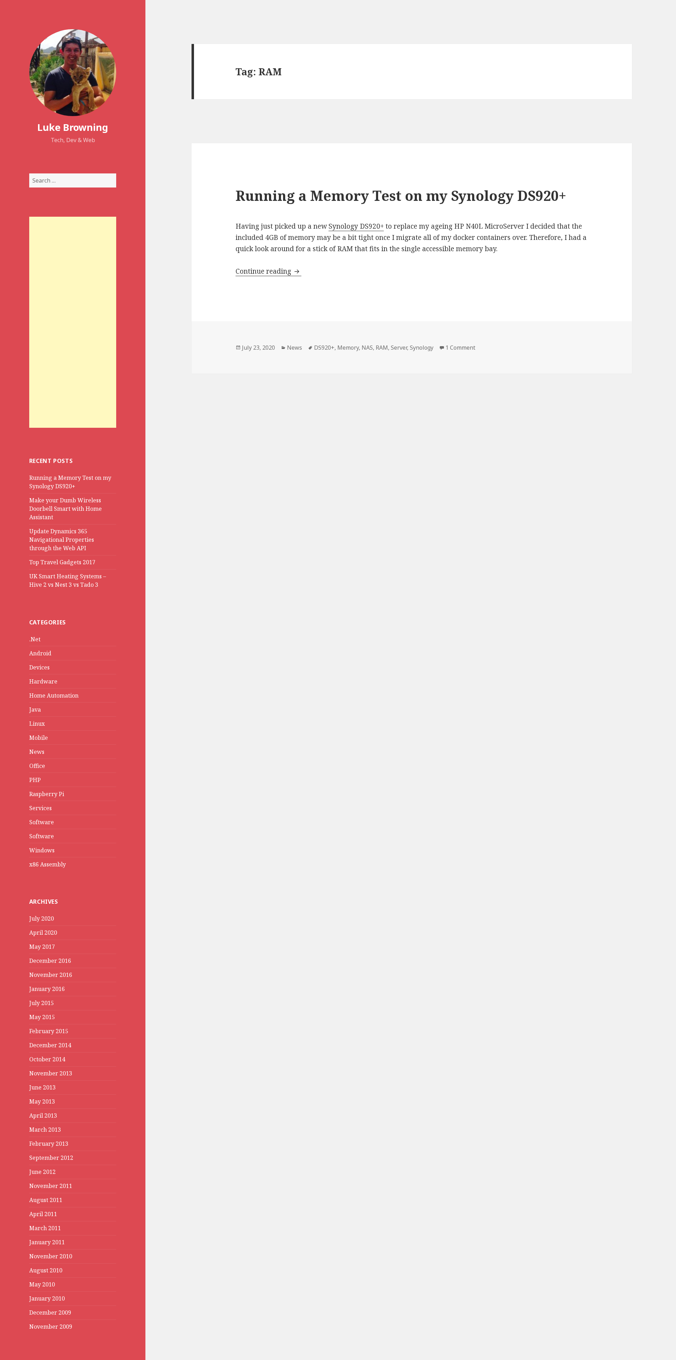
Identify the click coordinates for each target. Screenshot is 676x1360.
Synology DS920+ (356, 226)
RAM (382, 347)
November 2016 (50, 975)
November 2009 (50, 1326)
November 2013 (50, 1073)
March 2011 (45, 1228)
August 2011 (45, 1200)
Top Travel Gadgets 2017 (62, 562)
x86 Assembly (47, 864)
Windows (42, 850)
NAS (367, 347)
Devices (39, 667)
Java (35, 709)
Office (37, 766)
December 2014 (50, 1045)
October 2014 (47, 1059)
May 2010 (42, 1284)
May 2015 (42, 1017)
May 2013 (42, 1101)
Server (399, 347)
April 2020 (43, 932)
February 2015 (48, 1031)
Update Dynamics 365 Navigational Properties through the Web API (61, 539)
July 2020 (41, 918)
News (36, 752)
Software (41, 822)
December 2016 (50, 961)
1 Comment (460, 347)
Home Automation (54, 695)
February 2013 (48, 1144)
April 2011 (43, 1214)
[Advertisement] (73, 322)
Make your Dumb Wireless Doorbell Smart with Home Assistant (65, 508)
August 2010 (45, 1270)
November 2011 (50, 1186)
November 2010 (50, 1256)
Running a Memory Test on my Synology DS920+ (401, 195)
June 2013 (42, 1087)
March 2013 (45, 1129)
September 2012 (51, 1158)
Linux (37, 723)
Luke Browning (72, 127)
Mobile (38, 738)
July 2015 (41, 1003)
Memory (348, 347)
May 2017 (42, 947)
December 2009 (50, 1312)
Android (40, 653)
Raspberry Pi (46, 794)
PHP (35, 780)
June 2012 (42, 1172)
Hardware (43, 681)
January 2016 (47, 989)
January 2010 (47, 1298)
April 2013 (43, 1115)
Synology (421, 347)
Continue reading (268, 271)
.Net (34, 639)
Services (40, 808)
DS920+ (324, 347)
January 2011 (47, 1242)
